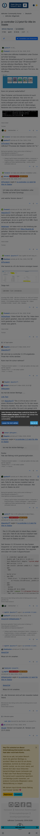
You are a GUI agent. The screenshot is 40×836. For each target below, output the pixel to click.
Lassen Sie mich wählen (10, 423)
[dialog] (20, 418)
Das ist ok (34, 423)
